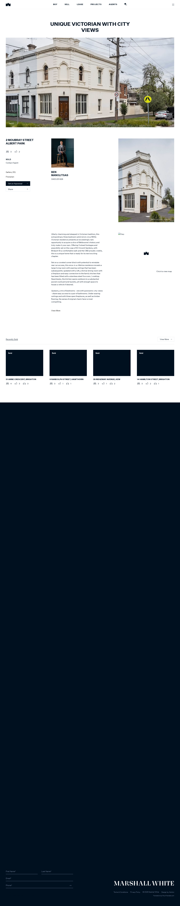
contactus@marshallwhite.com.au (20, 895)
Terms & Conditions (121, 892)
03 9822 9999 (12, 893)
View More (55, 310)
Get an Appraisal (15, 183)
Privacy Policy (135, 892)
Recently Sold (12, 339)
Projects (96, 4)
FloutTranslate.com (168, 895)
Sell (67, 4)
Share (10, 189)
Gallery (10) (11, 172)
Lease (80, 4)
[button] (146, 254)
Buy (55, 4)
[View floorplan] (169, 123)
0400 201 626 (57, 179)
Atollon (171, 892)
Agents (113, 4)
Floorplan (10, 177)
